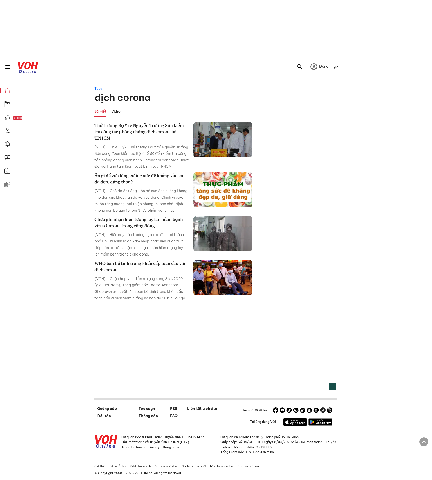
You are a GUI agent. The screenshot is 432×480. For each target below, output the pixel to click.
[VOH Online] (106, 442)
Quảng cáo (107, 408)
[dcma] (316, 410)
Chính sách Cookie (249, 466)
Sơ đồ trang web (140, 466)
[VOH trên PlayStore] (320, 422)
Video (116, 111)
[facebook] (275, 410)
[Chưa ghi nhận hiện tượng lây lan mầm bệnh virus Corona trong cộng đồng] (223, 233)
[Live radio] (26, 118)
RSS (174, 408)
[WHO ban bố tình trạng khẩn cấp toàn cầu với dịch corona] (223, 277)
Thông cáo (148, 415)
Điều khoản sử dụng (166, 466)
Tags (98, 89)
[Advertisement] (216, 349)
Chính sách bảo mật (194, 466)
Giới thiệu (100, 466)
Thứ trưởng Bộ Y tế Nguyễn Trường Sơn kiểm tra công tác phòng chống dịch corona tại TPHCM (139, 131)
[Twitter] (323, 410)
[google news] (309, 410)
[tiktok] (289, 410)
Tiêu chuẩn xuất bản (222, 466)
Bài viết (100, 111)
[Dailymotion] (329, 410)
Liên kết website (202, 408)
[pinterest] (296, 410)
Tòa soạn (147, 408)
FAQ (174, 415)
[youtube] (282, 410)
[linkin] (302, 410)
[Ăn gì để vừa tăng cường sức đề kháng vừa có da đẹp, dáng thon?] (223, 189)
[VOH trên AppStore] (295, 422)
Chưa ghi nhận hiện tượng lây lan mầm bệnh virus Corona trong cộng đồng (138, 222)
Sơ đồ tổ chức (118, 466)
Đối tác (104, 415)
